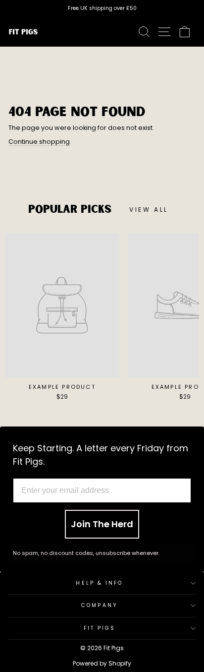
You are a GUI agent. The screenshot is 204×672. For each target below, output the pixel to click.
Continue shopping (39, 141)
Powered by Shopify (102, 663)
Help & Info (99, 583)
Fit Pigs (100, 628)
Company (99, 605)
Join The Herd (102, 524)
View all (148, 209)
